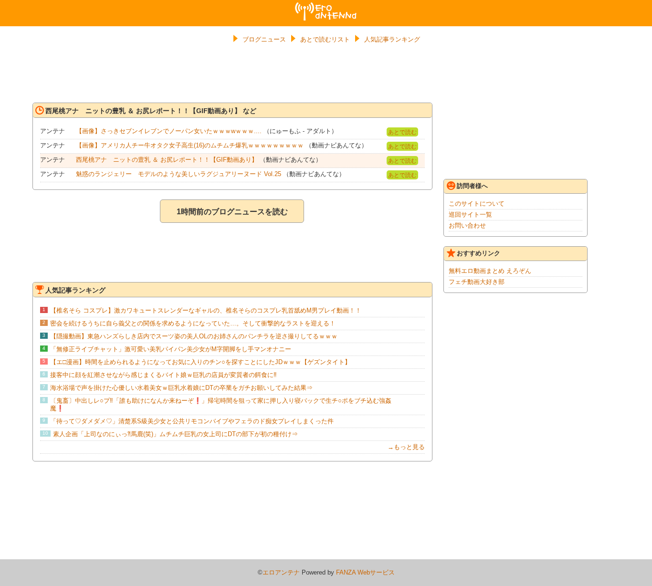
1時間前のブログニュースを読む (232, 212)
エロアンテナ (326, 6)
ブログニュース (264, 39)
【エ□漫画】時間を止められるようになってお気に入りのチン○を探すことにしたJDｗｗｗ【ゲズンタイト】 (200, 362)
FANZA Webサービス (365, 572)
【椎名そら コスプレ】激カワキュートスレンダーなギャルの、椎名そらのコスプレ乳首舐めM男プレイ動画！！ (205, 310)
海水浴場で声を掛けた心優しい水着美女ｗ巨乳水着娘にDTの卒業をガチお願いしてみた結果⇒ (181, 387)
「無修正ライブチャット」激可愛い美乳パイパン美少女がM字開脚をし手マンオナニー (170, 349)
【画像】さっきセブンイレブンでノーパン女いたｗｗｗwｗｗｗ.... (169, 131)
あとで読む (402, 132)
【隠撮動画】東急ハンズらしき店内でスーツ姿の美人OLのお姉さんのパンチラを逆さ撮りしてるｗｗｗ (193, 336)
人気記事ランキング (392, 39)
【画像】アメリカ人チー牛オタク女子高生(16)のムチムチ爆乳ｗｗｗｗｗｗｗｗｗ (190, 145)
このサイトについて (477, 203)
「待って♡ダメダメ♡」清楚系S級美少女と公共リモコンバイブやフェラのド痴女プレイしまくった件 (192, 421)
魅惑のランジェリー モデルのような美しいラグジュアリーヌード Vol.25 (178, 174)
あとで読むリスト (325, 39)
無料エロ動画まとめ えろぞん (490, 270)
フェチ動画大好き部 (477, 281)
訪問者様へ (472, 185)
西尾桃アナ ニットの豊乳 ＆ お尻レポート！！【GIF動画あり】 (167, 159)
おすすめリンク (478, 253)
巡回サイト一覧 (470, 214)
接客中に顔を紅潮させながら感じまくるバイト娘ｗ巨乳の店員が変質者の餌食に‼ (163, 374)
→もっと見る (406, 446)
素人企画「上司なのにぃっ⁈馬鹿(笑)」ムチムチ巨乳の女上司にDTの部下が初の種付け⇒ (175, 434)
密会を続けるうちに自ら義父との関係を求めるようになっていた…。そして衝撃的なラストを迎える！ (193, 323)
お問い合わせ (467, 225)
